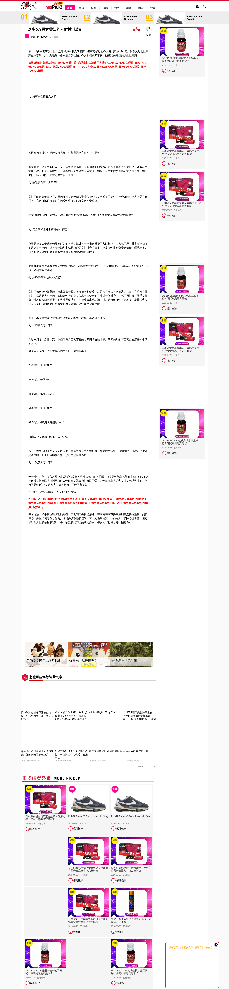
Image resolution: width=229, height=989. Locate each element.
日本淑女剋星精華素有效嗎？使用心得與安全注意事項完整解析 (37, 715)
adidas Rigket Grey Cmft (102, 712)
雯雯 (56, 37)
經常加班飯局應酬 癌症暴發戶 (105, 751)
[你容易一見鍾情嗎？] (88, 654)
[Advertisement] (89, 83)
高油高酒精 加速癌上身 (135, 751)
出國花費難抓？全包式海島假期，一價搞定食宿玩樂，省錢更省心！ (71, 754)
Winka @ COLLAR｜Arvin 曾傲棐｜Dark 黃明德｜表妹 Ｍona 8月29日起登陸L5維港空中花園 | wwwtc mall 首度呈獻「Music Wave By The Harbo (71, 719)
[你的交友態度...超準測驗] (46, 654)
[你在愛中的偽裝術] (131, 654)
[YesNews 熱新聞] (29, 10)
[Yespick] (55, 8)
